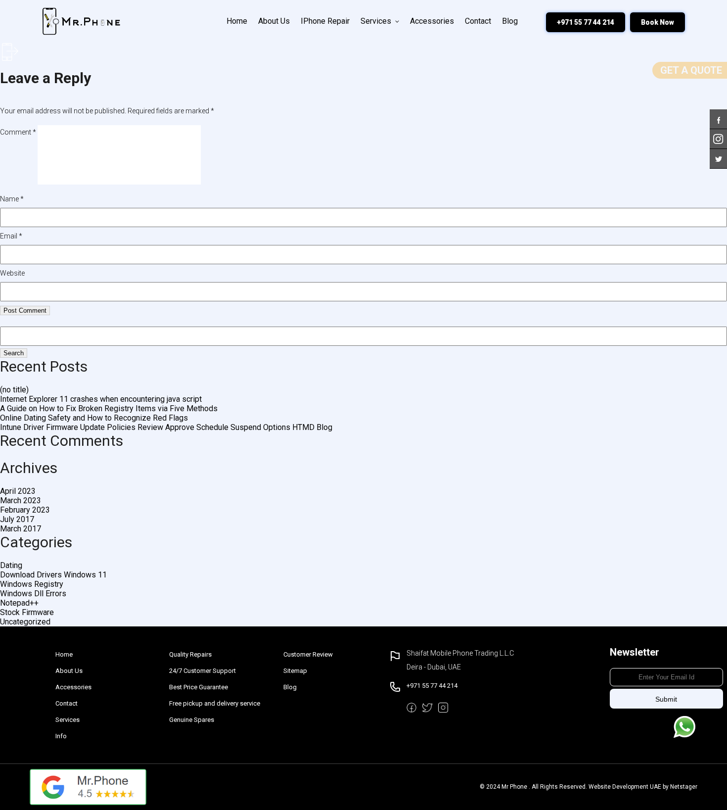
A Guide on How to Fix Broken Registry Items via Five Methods (109, 408)
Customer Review (308, 654)
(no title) (14, 389)
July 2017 (17, 519)
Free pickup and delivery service (214, 703)
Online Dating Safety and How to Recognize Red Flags (94, 418)
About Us (274, 21)
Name (12, 199)
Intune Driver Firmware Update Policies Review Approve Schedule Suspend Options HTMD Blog (166, 427)
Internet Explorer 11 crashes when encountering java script (101, 399)
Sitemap (295, 670)
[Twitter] (718, 153)
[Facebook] (718, 114)
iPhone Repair (325, 21)
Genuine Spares (191, 719)
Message (684, 727)
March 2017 (20, 528)
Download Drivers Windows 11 (53, 574)
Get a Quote (691, 70)
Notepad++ (19, 603)
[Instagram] (718, 134)
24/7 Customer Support (202, 670)
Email (11, 236)
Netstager (683, 786)
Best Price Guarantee (198, 687)
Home (237, 21)
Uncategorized (25, 621)
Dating (11, 565)
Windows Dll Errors (33, 593)
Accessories (432, 21)
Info (61, 736)
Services (376, 21)
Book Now (657, 22)
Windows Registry (31, 584)
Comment (18, 132)
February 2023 (25, 510)
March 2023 (20, 500)
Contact (478, 21)
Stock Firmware (27, 612)
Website (12, 273)
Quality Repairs (190, 654)
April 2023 (18, 491)
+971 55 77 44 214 (585, 22)
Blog (510, 21)
